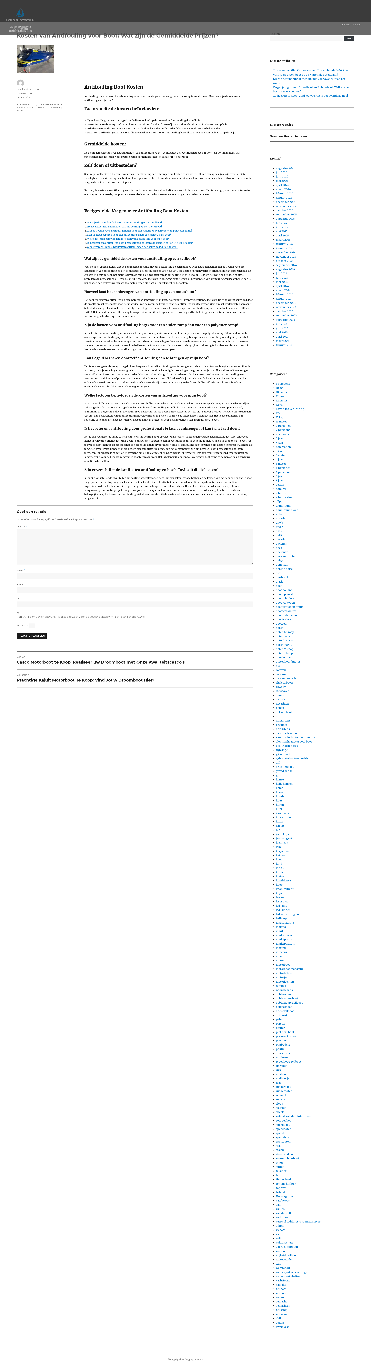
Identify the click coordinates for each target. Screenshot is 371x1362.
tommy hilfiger (286, 1183)
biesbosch (282, 577)
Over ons (345, 24)
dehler (280, 707)
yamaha (281, 1284)
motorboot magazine (289, 969)
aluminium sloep (287, 510)
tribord (280, 1192)
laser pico (282, 901)
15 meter (281, 421)
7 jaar (279, 476)
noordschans (284, 990)
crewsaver (282, 691)
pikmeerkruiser (286, 1036)
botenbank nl (285, 640)
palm (279, 1019)
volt (278, 1238)
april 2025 (282, 235)
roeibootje (282, 1078)
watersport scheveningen (292, 1272)
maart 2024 (283, 290)
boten (280, 627)
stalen (280, 1150)
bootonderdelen (286, 615)
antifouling (22, 104)
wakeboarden (284, 1259)
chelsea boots (284, 682)
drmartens (283, 729)
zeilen (280, 1297)
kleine (280, 876)
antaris (280, 518)
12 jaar (280, 396)
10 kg (279, 388)
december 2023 (286, 303)
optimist (281, 1015)
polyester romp (43, 107)
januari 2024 (284, 298)
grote (279, 775)
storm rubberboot (287, 1158)
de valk (280, 699)
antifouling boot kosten (38, 104)
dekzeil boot (284, 712)
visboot (280, 1230)
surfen (280, 1166)
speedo (280, 1133)
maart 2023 (283, 340)
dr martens (283, 720)
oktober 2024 (284, 261)
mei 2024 (282, 282)
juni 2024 (282, 277)
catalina (281, 674)
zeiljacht (281, 1301)
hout (279, 800)
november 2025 (286, 206)
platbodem (283, 1044)
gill (278, 762)
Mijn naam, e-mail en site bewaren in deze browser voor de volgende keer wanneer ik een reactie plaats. (81, 617)
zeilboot (21, 110)
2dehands (282, 434)
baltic (279, 535)
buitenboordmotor (288, 661)
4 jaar (279, 442)
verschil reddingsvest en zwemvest (298, 1221)
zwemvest (282, 1327)
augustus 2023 (285, 319)
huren (280, 804)
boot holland (284, 590)
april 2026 (282, 185)
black (279, 581)
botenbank (283, 636)
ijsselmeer (282, 813)
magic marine (285, 922)
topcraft (281, 1188)
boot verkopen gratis (289, 606)
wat (278, 1263)
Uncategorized (24, 97)
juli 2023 (281, 324)
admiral (281, 489)
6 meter (281, 463)
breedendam (284, 657)
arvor (279, 527)
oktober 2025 (284, 210)
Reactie (22, 526)
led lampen (283, 910)
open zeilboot (285, 1011)
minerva (281, 952)
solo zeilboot (284, 1120)
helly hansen (284, 783)
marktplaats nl (285, 943)
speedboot (283, 1124)
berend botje (284, 569)
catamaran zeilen (287, 678)
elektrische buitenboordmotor (295, 737)
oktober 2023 (284, 311)
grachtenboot (285, 766)
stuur (279, 1162)
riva (278, 1070)
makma (281, 927)
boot (279, 585)
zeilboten (282, 1293)
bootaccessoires (286, 611)
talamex (281, 1171)
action (280, 484)
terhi (279, 1175)
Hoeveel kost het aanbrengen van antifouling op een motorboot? (124, 226)
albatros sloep (285, 497)
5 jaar (279, 451)
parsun (280, 1023)
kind (279, 863)
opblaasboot (284, 1006)
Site (19, 598)
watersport (283, 1268)
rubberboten (284, 1091)
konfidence (283, 880)
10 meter (281, 392)
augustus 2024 (285, 269)
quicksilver (283, 1053)
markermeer (284, 935)
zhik (279, 1318)
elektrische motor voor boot (294, 741)
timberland (283, 1179)
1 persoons (283, 383)
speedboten (283, 1129)
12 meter (281, 400)
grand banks (284, 771)
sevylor (280, 1099)
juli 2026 (281, 172)
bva (278, 665)
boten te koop (285, 632)
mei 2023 (282, 332)
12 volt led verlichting (290, 409)
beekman (282, 552)
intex (279, 821)
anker (280, 514)
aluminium (283, 505)
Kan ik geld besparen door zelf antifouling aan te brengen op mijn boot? (129, 234)
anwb (279, 522)
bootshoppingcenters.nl (20, 19)
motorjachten (285, 981)
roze (278, 1082)
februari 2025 (284, 244)
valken (280, 1209)
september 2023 (286, 315)
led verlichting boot (289, 914)
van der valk (284, 1213)
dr (277, 716)
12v (278, 413)
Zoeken (349, 38)
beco (279, 548)
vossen (280, 1251)
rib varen (282, 1065)
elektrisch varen (286, 733)
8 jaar (279, 480)
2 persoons (283, 430)
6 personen (283, 468)
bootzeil (281, 623)
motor (280, 960)
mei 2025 (282, 231)
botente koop (284, 649)
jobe (279, 847)
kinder (280, 872)
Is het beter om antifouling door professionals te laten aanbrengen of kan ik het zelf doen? (140, 242)
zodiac (280, 1322)
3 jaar (279, 438)
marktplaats (284, 939)
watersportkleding (288, 1276)
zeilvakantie (284, 1314)
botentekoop (284, 653)
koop (279, 884)
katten (280, 855)
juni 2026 (282, 176)
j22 (278, 830)
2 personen (283, 425)
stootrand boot (285, 1154)
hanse (280, 779)
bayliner (281, 543)
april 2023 (282, 336)
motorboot (29, 107)
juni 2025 (282, 227)
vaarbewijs (283, 1200)
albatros (281, 493)
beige (279, 560)
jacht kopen (284, 834)
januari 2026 (284, 197)
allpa (279, 501)
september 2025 (286, 214)
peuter (280, 1028)
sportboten (283, 1141)
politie (280, 1049)
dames (280, 695)
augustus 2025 (285, 218)
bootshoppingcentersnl (28, 89)
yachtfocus (283, 1280)
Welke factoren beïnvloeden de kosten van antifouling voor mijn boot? (128, 238)
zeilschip (282, 1310)
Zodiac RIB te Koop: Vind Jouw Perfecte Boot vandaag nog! (310, 95)
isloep (280, 825)
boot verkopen (285, 602)
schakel (281, 1095)
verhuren (282, 1217)
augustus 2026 (285, 168)
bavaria (280, 539)
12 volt (280, 404)
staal (279, 1145)
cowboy (281, 686)
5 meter (281, 455)
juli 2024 (281, 273)
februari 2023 (284, 345)
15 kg (279, 417)
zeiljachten (283, 1305)
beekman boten (286, 556)
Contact (357, 24)
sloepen (281, 1107)
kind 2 (280, 868)
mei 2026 (282, 180)
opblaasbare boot (287, 998)
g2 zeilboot (283, 754)
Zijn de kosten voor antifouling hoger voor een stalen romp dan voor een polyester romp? (139, 230)
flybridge (282, 750)
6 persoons (283, 472)
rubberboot (283, 1086)
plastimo (282, 1040)
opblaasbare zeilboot (289, 1002)
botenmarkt (284, 644)
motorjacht (283, 977)
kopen (280, 893)
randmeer (282, 1057)
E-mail (21, 584)
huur (279, 809)
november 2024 (286, 256)
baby (279, 531)
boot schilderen (286, 598)
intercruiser (283, 817)
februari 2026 (284, 193)
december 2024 (286, 252)
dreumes (281, 724)
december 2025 (285, 202)
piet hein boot (285, 1032)
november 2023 (286, 307)
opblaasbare (284, 994)
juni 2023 (282, 328)
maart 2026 (283, 189)
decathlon (282, 703)
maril (279, 931)
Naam (21, 570)
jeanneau (282, 842)
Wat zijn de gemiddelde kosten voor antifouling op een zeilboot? (124, 222)
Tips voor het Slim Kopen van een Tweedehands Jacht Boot (311, 70)
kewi (279, 859)
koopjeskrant (285, 889)
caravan (281, 670)
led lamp (281, 905)
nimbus (281, 985)
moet (279, 956)
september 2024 (286, 265)
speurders (282, 1137)
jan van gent (284, 838)
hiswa (279, 792)
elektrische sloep (287, 745)
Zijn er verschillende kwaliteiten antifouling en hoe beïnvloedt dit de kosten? (132, 246)
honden (281, 796)
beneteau (282, 564)
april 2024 (282, 286)
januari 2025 (284, 248)
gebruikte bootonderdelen (293, 758)
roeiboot (281, 1074)
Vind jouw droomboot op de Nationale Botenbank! (305, 74)
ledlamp (281, 918)
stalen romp (56, 107)
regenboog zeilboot (288, 1061)
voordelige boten (287, 1246)
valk (278, 1204)
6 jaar (279, 459)
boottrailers (283, 619)
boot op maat (284, 594)
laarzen (281, 897)
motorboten (284, 973)
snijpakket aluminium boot (294, 1116)
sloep (279, 1103)
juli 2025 (281, 223)
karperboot (283, 851)
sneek (280, 1112)
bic (278, 573)
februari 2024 (284, 294)
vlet (278, 1234)
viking (280, 1225)
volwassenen (284, 1242)
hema (279, 788)
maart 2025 (283, 239)
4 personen (283, 447)
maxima (281, 948)
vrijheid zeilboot (286, 1255)
